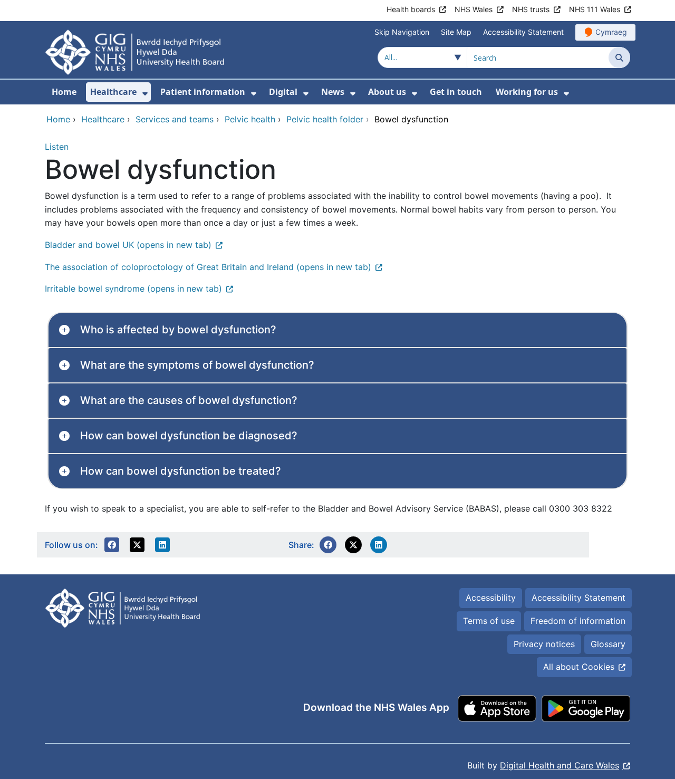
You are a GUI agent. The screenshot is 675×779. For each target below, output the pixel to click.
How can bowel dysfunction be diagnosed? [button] (188, 435)
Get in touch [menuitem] (456, 92)
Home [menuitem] (64, 92)
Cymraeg (611, 31)
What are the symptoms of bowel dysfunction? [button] (197, 365)
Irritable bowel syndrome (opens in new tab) (133, 288)
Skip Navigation (401, 31)
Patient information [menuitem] (202, 92)
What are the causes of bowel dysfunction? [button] (188, 400)
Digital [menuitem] (283, 92)
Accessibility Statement (523, 31)
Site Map (456, 31)
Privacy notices (544, 644)
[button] (111, 544)
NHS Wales (474, 9)
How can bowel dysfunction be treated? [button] (180, 471)
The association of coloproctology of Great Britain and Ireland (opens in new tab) (208, 267)
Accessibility (491, 597)
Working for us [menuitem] (527, 92)
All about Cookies (578, 666)
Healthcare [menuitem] (113, 92)
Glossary (608, 644)
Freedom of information (578, 620)
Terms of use (489, 620)
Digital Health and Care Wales (559, 765)
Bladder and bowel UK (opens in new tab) (128, 244)
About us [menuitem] (387, 92)
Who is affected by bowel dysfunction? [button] (178, 329)
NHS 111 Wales (594, 9)
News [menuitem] (332, 92)
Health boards (411, 9)
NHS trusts (530, 9)
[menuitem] (145, 94)
